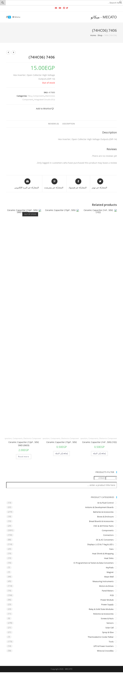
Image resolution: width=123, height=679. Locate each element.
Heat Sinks (109, 558)
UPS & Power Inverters (103, 646)
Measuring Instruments (103, 581)
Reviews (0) (53, 123)
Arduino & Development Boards (99, 507)
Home (93, 35)
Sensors (110, 623)
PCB (112, 595)
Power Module (107, 599)
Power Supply (107, 604)
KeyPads (110, 567)
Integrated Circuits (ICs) (44, 99)
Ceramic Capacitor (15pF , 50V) (61, 442)
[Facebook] (64, 8)
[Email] (56, 8)
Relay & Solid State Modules (101, 609)
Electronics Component (108, 438)
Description (68, 123)
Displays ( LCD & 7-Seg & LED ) (100, 544)
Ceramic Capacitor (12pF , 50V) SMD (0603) (23, 444)
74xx (30, 96)
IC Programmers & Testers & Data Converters (94, 563)
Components (38, 96)
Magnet (110, 572)
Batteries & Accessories (103, 512)
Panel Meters (108, 590)
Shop (100, 35)
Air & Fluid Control (105, 502)
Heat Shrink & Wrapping (103, 553)
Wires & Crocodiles (105, 650)
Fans (111, 549)
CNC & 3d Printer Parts (103, 526)
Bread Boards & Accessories (101, 521)
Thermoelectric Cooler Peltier (101, 637)
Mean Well (109, 576)
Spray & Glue (108, 632)
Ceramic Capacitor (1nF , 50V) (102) (99, 442)
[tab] (68, 124)
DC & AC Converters (105, 539)
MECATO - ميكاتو (104, 16)
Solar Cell (109, 627)
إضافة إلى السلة (99, 453)
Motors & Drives (106, 586)
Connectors (108, 535)
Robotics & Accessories (103, 613)
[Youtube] (60, 8)
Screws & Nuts (107, 618)
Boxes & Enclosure (105, 516)
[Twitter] (67, 8)
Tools (111, 641)
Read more (23, 456)
